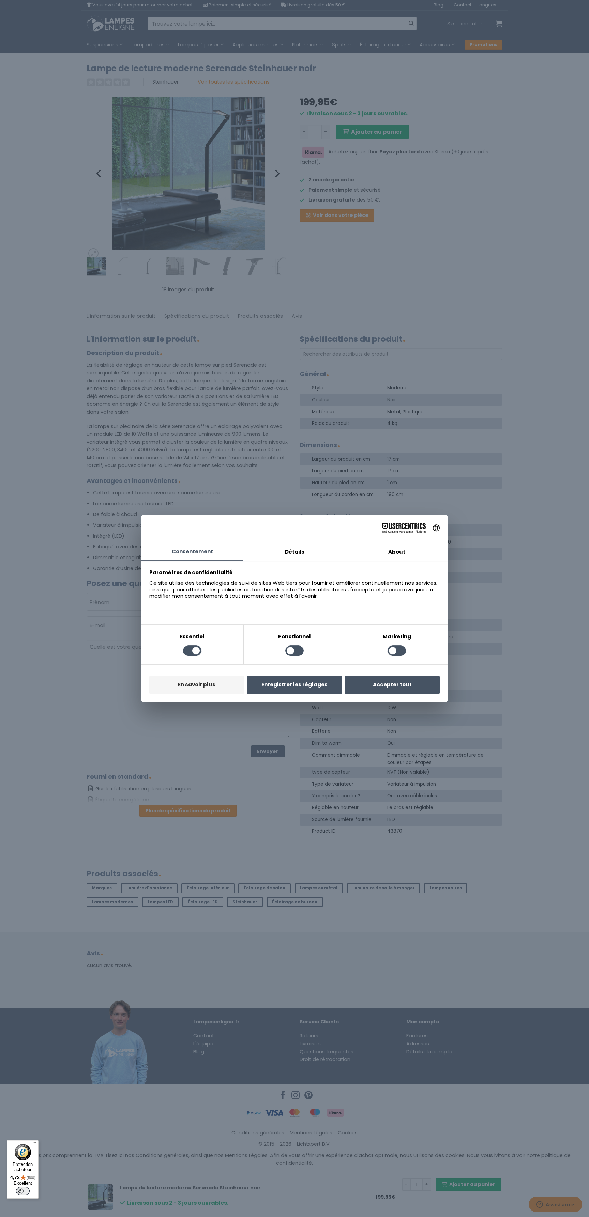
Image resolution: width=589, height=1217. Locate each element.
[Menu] (34, 1144)
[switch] (23, 1191)
